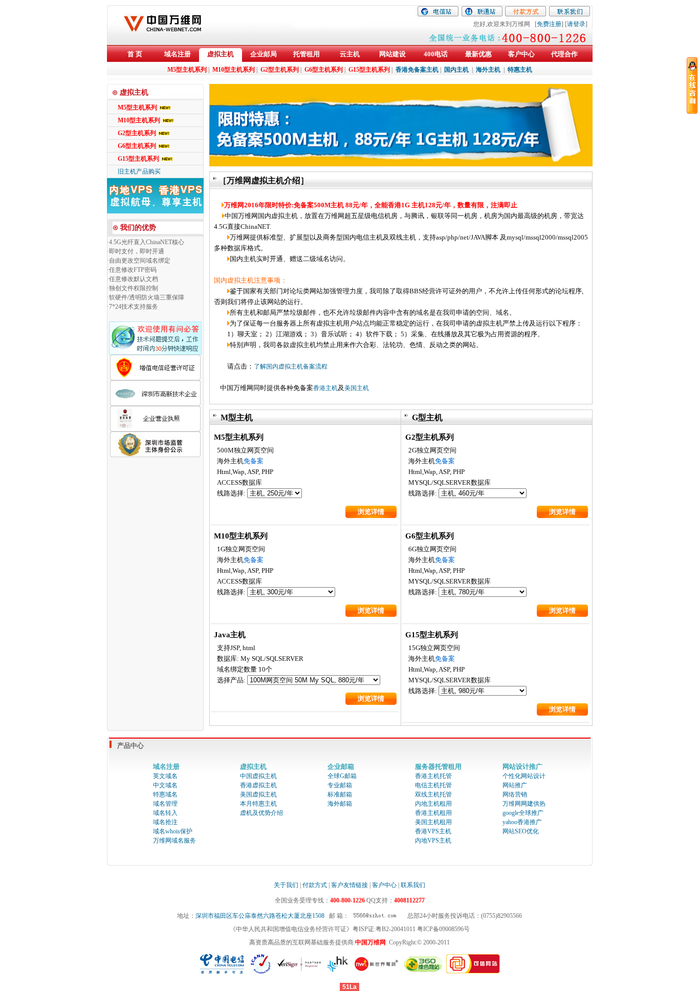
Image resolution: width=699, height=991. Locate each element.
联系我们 (413, 885)
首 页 (134, 54)
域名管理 (165, 803)
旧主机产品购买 (139, 171)
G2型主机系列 (137, 133)
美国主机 (356, 388)
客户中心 (521, 54)
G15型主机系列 (138, 158)
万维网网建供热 (524, 803)
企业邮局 (263, 54)
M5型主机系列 (137, 107)
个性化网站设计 (524, 776)
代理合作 (564, 54)
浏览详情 (371, 511)
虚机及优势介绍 (261, 812)
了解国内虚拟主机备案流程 (290, 366)
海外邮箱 (339, 803)
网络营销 (515, 794)
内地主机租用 (433, 803)
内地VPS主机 (433, 840)
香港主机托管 (433, 776)
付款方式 (314, 885)
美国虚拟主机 (258, 794)
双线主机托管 (433, 794)
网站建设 (392, 54)
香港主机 (325, 388)
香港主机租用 (433, 812)
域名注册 (177, 54)
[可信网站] (473, 971)
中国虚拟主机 (258, 776)
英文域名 (165, 776)
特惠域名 (165, 794)
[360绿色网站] (423, 971)
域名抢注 (165, 822)
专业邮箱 (339, 785)
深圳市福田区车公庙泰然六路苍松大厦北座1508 (259, 915)
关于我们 (286, 885)
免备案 (254, 461)
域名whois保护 (172, 831)
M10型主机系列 (139, 120)
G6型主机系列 (137, 145)
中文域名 (165, 785)
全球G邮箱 (342, 776)
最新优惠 (478, 54)
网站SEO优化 (521, 831)
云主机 (350, 54)
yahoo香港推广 (522, 822)
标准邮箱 (339, 794)
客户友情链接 (349, 885)
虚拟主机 (220, 54)
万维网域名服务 (174, 840)
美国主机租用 (433, 822)
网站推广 (515, 785)
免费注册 (549, 24)
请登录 (576, 24)
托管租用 (306, 54)
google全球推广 (523, 812)
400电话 (436, 54)
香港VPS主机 (433, 831)
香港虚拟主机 (258, 785)
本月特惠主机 (258, 803)
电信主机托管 (433, 785)
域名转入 (165, 812)
